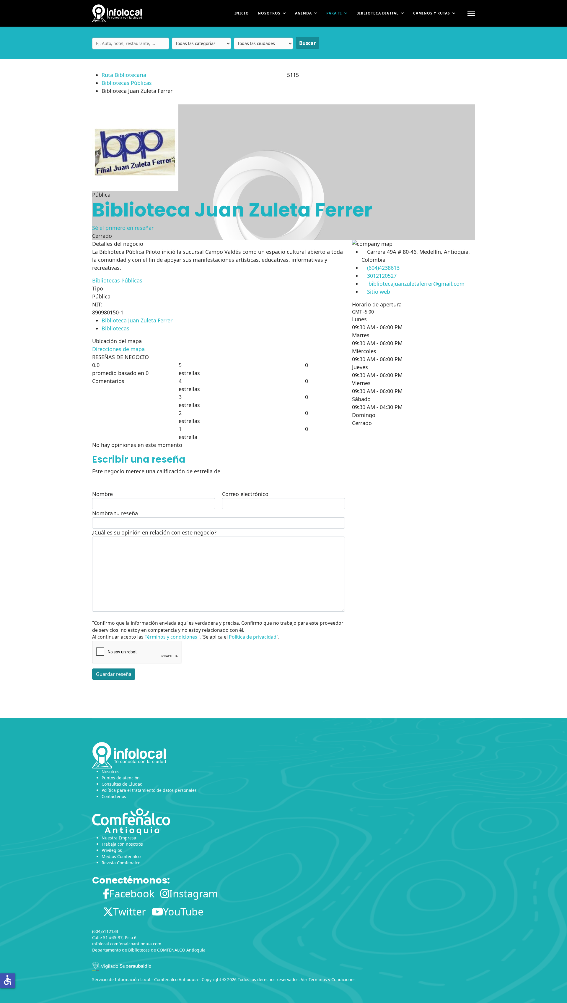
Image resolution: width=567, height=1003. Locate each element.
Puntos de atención (121, 778)
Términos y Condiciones (332, 979)
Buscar (307, 43)
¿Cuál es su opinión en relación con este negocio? (154, 532)
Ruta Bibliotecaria (124, 74)
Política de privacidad (252, 637)
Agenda (303, 13)
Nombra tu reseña (115, 513)
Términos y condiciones (171, 637)
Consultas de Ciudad (122, 784)
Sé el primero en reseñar (123, 227)
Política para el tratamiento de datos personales (149, 790)
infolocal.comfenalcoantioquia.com (126, 944)
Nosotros (269, 13)
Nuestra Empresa (119, 838)
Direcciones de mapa (118, 349)
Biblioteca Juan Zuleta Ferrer (137, 320)
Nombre (102, 494)
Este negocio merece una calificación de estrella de (156, 471)
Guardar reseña (113, 674)
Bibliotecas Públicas (127, 82)
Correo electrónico (245, 494)
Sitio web (378, 291)
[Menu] (471, 13)
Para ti (334, 13)
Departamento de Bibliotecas (121, 950)
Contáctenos (114, 796)
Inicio (241, 13)
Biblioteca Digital (377, 13)
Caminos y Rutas (431, 13)
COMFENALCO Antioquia (181, 950)
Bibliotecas (115, 328)
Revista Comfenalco (121, 862)
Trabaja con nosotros (122, 844)
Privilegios (112, 850)
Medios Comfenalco (121, 856)
